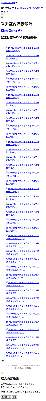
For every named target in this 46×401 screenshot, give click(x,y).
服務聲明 (28, 368)
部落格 (14, 31)
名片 (23, 31)
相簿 (6, 31)
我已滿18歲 (6, 397)
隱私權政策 (19, 368)
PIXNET (14, 365)
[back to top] (3, 360)
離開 (14, 397)
